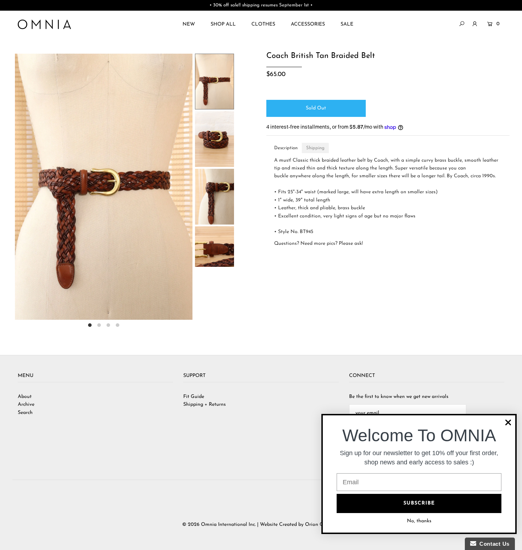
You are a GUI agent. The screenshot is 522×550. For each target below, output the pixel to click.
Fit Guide (193, 396)
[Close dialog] (508, 422)
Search (25, 412)
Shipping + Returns (204, 404)
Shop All (223, 24)
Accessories (308, 24)
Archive (26, 404)
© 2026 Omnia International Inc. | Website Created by (243, 524)
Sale (347, 24)
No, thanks (419, 521)
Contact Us (493, 544)
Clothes (263, 24)
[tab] (286, 148)
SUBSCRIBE (419, 503)
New (189, 24)
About (25, 396)
